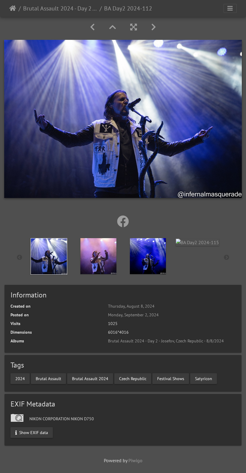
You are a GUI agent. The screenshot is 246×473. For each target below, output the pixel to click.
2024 (20, 378)
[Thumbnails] (112, 27)
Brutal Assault (48, 378)
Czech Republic (132, 378)
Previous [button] (19, 258)
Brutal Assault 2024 (90, 378)
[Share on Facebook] (123, 221)
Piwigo (135, 460)
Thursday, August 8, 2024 (131, 306)
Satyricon (203, 378)
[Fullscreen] (133, 27)
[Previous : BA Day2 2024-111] (92, 27)
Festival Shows (170, 378)
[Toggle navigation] (230, 8)
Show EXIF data (33, 432)
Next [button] (227, 258)
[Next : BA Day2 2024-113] (153, 27)
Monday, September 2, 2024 (133, 315)
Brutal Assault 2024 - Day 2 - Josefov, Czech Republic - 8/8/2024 (60, 8)
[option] (49, 256)
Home (12, 8)
